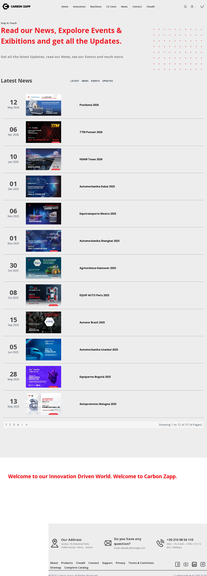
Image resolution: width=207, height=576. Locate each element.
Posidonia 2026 (89, 105)
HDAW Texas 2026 (91, 159)
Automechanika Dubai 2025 (97, 186)
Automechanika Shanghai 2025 (100, 241)
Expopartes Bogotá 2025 (95, 377)
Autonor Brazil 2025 (92, 322)
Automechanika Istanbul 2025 (99, 349)
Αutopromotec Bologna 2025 (98, 404)
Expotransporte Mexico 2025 (98, 213)
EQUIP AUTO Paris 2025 (94, 295)
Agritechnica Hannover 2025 (98, 268)
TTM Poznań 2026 (91, 132)
